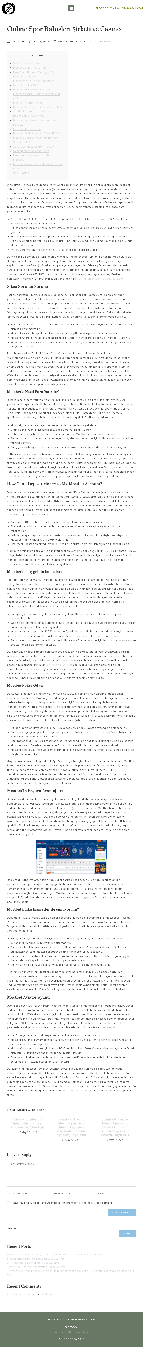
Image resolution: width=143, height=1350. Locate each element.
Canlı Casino (21, 172)
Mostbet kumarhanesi (72, 41)
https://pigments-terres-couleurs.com (99, 278)
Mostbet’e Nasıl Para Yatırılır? (32, 67)
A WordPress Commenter (22, 1294)
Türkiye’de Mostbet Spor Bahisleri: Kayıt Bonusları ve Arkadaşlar (28, 1123)
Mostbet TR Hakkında (27, 129)
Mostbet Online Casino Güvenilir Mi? (36, 133)
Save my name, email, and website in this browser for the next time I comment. (64, 1202)
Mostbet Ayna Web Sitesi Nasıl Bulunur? (39, 107)
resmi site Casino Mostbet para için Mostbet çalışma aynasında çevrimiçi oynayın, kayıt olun (71, 1127)
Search (11, 1228)
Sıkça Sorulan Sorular (27, 63)
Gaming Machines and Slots (31, 150)
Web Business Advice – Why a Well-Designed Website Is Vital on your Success (55, 1254)
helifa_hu (18, 41)
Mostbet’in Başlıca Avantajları (32, 89)
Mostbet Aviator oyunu (28, 102)
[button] (71, 8)
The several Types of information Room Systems (36, 1266)
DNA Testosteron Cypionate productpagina (33, 1262)
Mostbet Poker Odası (26, 85)
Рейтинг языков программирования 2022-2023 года (36, 1258)
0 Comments (103, 41)
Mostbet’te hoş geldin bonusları (34, 80)
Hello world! (49, 1294)
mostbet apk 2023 (58, 664)
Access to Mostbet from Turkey (33, 146)
